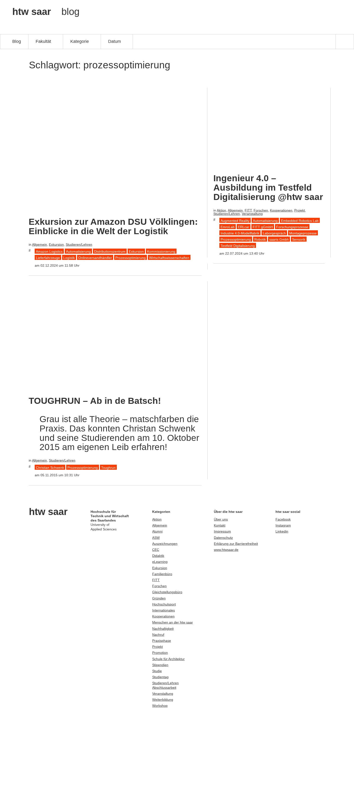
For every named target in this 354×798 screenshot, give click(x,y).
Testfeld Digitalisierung (238, 246)
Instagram (283, 525)
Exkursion (56, 244)
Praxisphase (161, 641)
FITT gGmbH (263, 227)
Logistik (69, 258)
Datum (114, 41)
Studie (157, 671)
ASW (156, 538)
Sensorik (298, 239)
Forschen (261, 210)
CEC (155, 550)
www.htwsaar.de (226, 550)
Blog (16, 41)
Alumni (157, 531)
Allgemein (39, 244)
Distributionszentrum (109, 251)
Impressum (222, 531)
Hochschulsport (164, 604)
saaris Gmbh (279, 239)
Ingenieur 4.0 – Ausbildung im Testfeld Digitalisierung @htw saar (268, 187)
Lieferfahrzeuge (48, 258)
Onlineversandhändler (95, 258)
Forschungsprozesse (292, 227)
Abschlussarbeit (164, 687)
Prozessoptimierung (130, 258)
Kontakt (219, 525)
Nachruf (158, 635)
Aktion (221, 210)
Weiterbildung (162, 699)
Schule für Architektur (168, 659)
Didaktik (158, 556)
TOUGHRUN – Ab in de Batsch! (95, 401)
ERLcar (243, 227)
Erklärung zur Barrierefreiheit (236, 544)
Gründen (159, 598)
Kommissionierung (161, 251)
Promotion (160, 653)
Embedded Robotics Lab (300, 221)
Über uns (221, 519)
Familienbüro (162, 574)
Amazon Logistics (49, 251)
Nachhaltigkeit (163, 629)
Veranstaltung (252, 214)
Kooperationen (281, 210)
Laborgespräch (274, 233)
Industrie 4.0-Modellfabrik (240, 233)
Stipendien (160, 665)
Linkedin (281, 531)
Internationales (163, 610)
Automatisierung (78, 251)
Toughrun (108, 468)
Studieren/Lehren (79, 244)
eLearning (160, 562)
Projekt (299, 210)
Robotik (260, 239)
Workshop (160, 706)
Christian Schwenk (50, 468)
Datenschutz (223, 538)
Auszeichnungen (164, 544)
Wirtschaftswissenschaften (169, 258)
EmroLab (228, 227)
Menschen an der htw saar (172, 622)
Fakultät (43, 41)
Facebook (283, 519)
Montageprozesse (303, 233)
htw (45, 11)
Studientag (160, 677)
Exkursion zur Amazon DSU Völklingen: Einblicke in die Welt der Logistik (113, 226)
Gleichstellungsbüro (167, 592)
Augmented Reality (235, 221)
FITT (248, 210)
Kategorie (79, 41)
